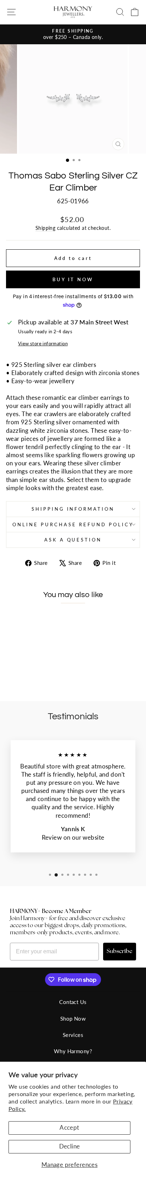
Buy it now (73, 279)
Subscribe (120, 951)
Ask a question (73, 540)
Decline (69, 1146)
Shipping (45, 228)
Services (73, 1035)
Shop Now (73, 1018)
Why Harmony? (73, 1051)
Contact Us (72, 1002)
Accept (69, 1127)
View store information (43, 343)
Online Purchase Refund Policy (72, 524)
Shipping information (73, 509)
